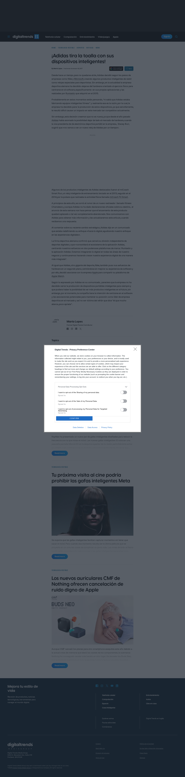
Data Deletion (78, 427)
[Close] (136, 349)
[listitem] (92, 386)
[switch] (123, 392)
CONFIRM (74, 418)
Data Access (92, 427)
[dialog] (92, 388)
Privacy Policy (106, 427)
